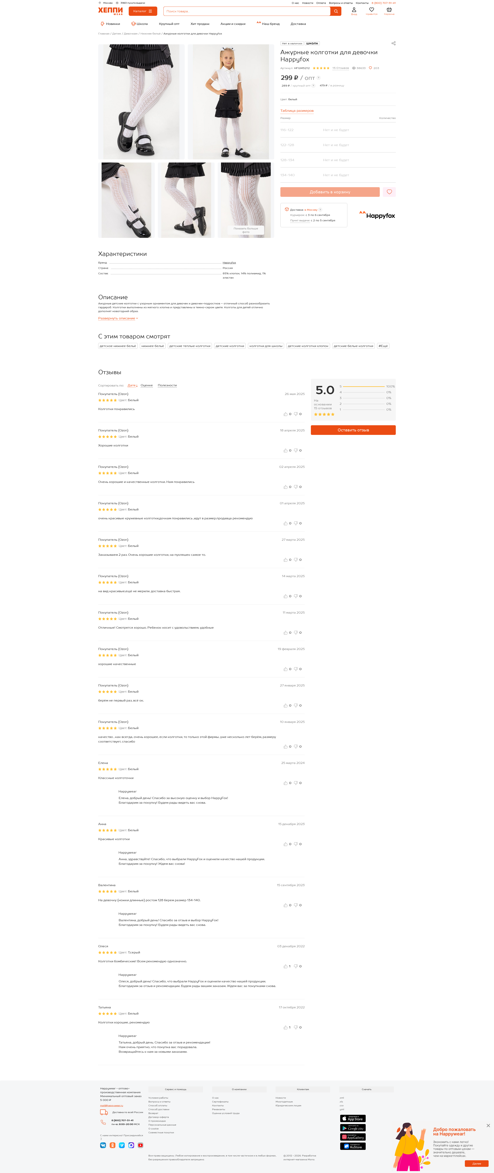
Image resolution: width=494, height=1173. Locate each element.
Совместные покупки (161, 1132)
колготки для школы (266, 346)
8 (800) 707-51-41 (384, 3)
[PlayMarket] (353, 1127)
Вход (354, 14)
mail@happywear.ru (111, 1105)
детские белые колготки (353, 346)
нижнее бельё (152, 346)
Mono (311, 1159)
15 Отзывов (340, 67)
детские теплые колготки (189, 346)
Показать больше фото (246, 230)
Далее (477, 1163)
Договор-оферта (158, 1117)
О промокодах (157, 1121)
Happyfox (229, 262)
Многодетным (284, 1101)
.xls (341, 1101)
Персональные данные (162, 1124)
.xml (341, 1097)
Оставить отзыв (353, 430)
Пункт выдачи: (300, 220)
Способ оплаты (157, 1105)
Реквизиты (218, 1109)
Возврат (153, 1113)
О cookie (153, 1128)
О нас (295, 3)
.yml (341, 1109)
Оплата (321, 3)
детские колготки (230, 346)
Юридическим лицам (288, 1105)
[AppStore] (353, 1118)
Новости (307, 3)
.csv (341, 1105)
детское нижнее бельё (118, 346)
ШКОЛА (312, 43)
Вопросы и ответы (341, 3)
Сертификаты (220, 1101)
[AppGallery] (353, 1137)
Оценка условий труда (225, 1113)
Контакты (362, 3)
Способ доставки (158, 1109)
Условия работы (158, 1097)
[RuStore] (353, 1146)
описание (116, 318)
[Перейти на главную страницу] (110, 11)
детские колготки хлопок (308, 346)
